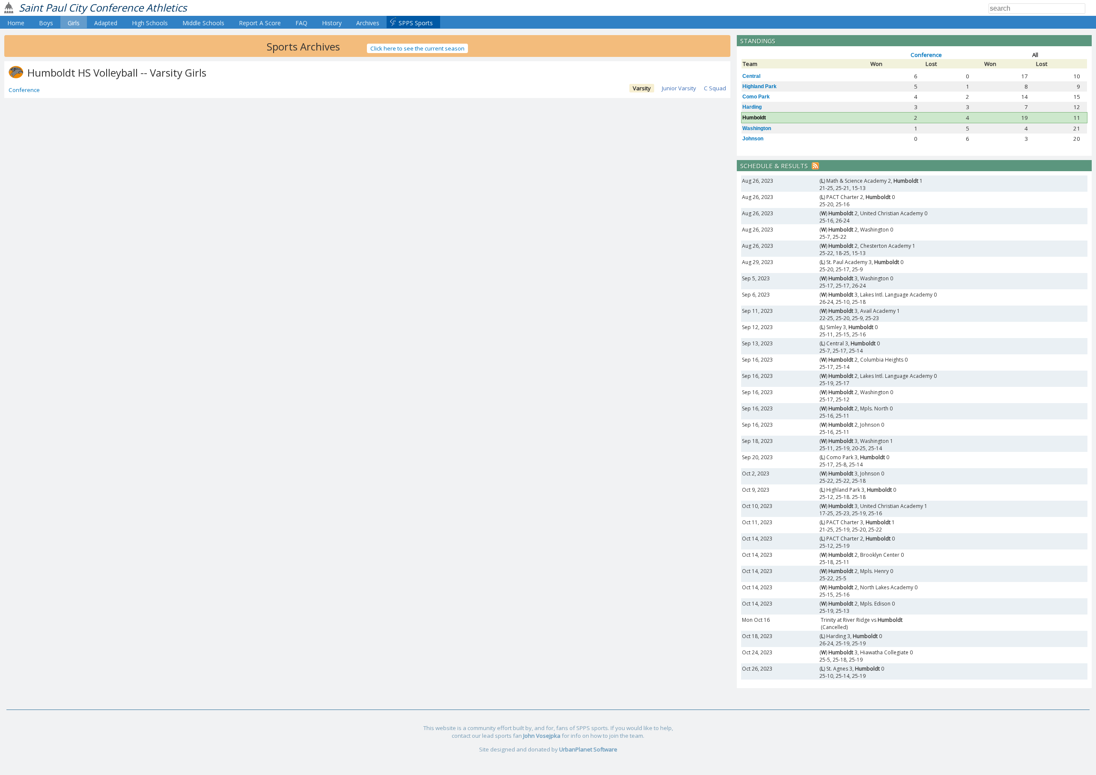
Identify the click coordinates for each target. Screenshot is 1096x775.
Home (15, 23)
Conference (24, 90)
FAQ (301, 23)
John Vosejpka (541, 735)
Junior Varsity (679, 88)
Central (751, 76)
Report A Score (260, 23)
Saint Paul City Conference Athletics (103, 7)
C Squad (715, 88)
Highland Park (759, 86)
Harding (752, 107)
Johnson (752, 139)
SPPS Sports (416, 23)
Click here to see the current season (417, 48)
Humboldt (754, 118)
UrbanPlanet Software (588, 749)
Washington (756, 128)
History (332, 23)
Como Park (756, 97)
